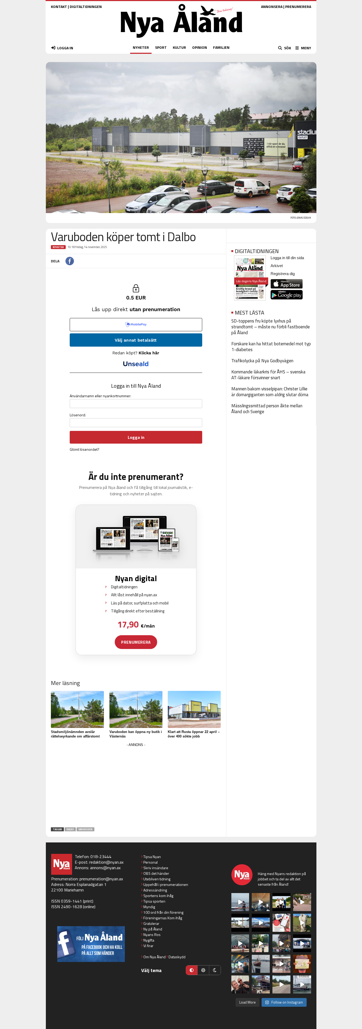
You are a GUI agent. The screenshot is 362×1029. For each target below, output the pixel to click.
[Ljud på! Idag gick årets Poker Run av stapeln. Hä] (302, 984)
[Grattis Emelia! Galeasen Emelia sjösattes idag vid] (261, 964)
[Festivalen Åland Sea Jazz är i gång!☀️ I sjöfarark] (261, 902)
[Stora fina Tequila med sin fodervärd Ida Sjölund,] (302, 923)
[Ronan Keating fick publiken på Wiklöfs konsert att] (281, 943)
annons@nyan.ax (105, 867)
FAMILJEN (221, 47)
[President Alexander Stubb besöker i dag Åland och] (302, 902)
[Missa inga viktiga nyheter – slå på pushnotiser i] (281, 923)
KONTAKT (59, 6)
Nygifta (148, 940)
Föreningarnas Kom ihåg (162, 918)
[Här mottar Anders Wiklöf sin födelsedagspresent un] (240, 964)
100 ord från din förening (163, 912)
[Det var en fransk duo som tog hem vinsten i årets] (240, 923)
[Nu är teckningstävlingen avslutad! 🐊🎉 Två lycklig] (302, 964)
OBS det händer (156, 873)
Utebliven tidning (156, 879)
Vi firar (148, 945)
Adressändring (155, 890)
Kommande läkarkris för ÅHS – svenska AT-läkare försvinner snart (268, 374)
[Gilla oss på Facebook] (91, 944)
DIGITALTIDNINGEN (86, 6)
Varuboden (85, 829)
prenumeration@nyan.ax (101, 879)
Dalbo (70, 829)
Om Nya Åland (154, 957)
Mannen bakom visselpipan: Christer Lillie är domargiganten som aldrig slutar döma (269, 391)
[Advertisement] (136, 785)
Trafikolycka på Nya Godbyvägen (262, 360)
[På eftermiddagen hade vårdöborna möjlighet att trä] (281, 902)
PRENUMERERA (298, 6)
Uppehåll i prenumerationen (165, 884)
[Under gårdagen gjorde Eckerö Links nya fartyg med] (261, 923)
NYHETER (141, 47)
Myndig (149, 906)
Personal (150, 862)
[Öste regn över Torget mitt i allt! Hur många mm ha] (281, 964)
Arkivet (277, 265)
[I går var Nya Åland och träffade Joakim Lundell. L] (240, 984)
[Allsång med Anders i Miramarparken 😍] (302, 943)
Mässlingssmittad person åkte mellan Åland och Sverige (266, 408)
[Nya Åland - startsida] (181, 39)
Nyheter (58, 247)
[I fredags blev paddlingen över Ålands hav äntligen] (240, 902)
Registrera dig (283, 273)
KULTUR (179, 47)
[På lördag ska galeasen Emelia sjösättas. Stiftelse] (261, 984)
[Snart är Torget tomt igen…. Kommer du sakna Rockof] (261, 943)
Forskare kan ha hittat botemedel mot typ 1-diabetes (271, 346)
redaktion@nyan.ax (106, 862)
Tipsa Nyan (152, 856)
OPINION (199, 47)
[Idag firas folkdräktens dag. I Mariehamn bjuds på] (240, 943)
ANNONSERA (271, 6)
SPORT (161, 47)
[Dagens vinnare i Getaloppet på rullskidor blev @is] (281, 984)
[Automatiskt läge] (191, 970)
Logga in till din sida (287, 257)
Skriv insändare (155, 868)
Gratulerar (151, 923)
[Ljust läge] (203, 970)
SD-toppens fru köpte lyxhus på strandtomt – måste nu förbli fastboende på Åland (270, 326)
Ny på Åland (152, 929)
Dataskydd (177, 957)
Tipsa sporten (154, 901)
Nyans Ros (152, 934)
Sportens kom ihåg (158, 895)
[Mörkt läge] (215, 970)
